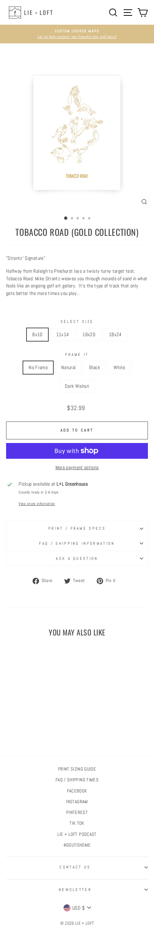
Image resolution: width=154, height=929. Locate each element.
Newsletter (75, 889)
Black (94, 367)
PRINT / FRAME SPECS (77, 528)
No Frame (38, 367)
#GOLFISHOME (77, 845)
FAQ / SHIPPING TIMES (77, 780)
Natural (68, 367)
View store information (37, 503)
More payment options (77, 467)
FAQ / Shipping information (77, 543)
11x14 (62, 334)
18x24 (115, 334)
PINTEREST (77, 812)
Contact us (75, 867)
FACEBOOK (77, 791)
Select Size (77, 321)
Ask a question (77, 558)
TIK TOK (76, 823)
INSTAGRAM (77, 802)
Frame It (77, 354)
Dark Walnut (77, 386)
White (119, 367)
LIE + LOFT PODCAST (76, 834)
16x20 (88, 334)
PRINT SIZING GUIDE (77, 769)
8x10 (37, 334)
